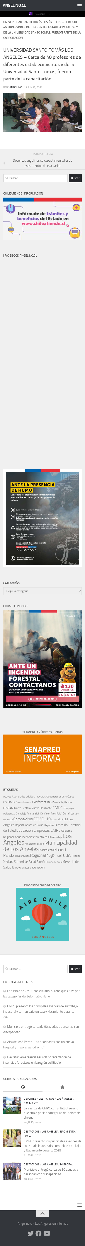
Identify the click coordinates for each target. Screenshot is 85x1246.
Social (28, 1136)
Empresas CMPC (47, 830)
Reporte (76, 855)
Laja (60, 837)
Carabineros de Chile (56, 796)
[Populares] (62, 1087)
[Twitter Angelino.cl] (31, 1234)
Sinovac (25, 867)
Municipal (66, 1164)
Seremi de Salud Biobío (29, 862)
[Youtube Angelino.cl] (46, 1234)
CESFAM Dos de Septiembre (58, 802)
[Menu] (79, 5)
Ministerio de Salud (34, 843)
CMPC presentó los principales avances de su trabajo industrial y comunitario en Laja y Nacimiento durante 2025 (40, 1011)
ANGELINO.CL (14, 5)
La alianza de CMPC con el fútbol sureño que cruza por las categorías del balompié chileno (52, 1112)
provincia (24, 856)
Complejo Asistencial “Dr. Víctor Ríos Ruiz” (39, 813)
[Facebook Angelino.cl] (39, 1234)
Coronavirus (23, 819)
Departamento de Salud (29, 825)
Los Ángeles (65, 1098)
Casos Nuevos (24, 802)
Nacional (60, 850)
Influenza (53, 837)
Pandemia (11, 855)
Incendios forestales (35, 837)
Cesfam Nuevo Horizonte (37, 808)
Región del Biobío (58, 855)
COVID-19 (42, 818)
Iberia (17, 837)
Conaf (66, 813)
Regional (38, 855)
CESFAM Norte (12, 808)
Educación (24, 830)
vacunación (37, 867)
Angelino (15, 87)
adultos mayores (36, 796)
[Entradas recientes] (22, 1087)
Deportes (49, 825)
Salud (8, 861)
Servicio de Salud (54, 862)
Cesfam (37, 802)
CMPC (58, 807)
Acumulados (18, 796)
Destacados (46, 1098)
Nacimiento (46, 850)
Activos (7, 796)
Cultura (55, 819)
